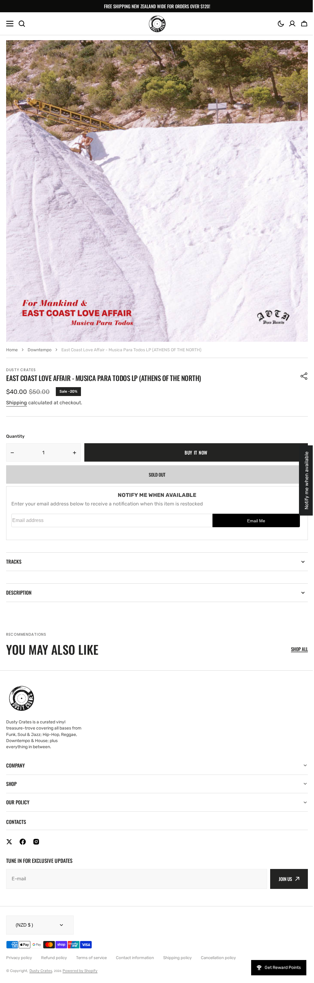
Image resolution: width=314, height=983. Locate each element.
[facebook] (22, 841)
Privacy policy (19, 957)
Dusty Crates (40, 971)
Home (12, 349)
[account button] (292, 23)
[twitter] (9, 841)
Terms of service (91, 957)
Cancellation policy (218, 957)
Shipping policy (177, 957)
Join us (280, 878)
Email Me (256, 520)
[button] (281, 24)
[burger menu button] (9, 23)
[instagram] (36, 841)
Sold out (157, 474)
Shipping (16, 403)
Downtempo (40, 349)
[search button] (21, 23)
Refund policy (54, 957)
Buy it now (196, 452)
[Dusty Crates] (157, 23)
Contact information (135, 957)
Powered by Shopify (80, 971)
